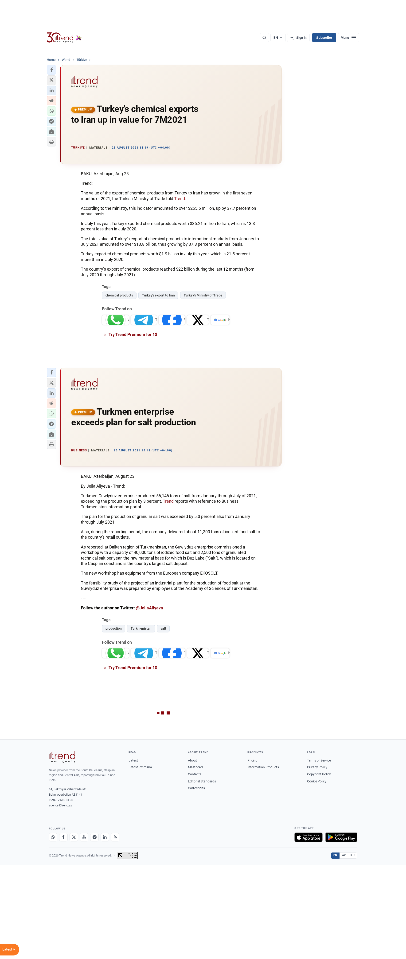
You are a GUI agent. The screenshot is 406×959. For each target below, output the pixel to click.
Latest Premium (140, 767)
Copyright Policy (319, 774)
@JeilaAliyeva (149, 607)
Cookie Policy (316, 781)
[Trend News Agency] (62, 757)
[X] (74, 837)
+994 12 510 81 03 (61, 800)
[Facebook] (63, 837)
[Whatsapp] (53, 837)
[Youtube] (84, 837)
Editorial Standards (202, 781)
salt (163, 628)
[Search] (264, 37)
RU (353, 855)
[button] (51, 69)
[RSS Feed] (115, 837)
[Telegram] (94, 837)
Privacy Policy (317, 767)
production (113, 628)
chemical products (119, 295)
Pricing (252, 760)
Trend (179, 198)
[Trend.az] (64, 37)
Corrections (196, 788)
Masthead (195, 767)
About (192, 760)
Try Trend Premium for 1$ (132, 334)
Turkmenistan (141, 628)
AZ (344, 855)
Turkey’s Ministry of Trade (203, 295)
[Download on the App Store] (308, 837)
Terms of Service (319, 760)
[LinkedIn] (105, 837)
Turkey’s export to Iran (158, 295)
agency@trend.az (60, 805)
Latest (133, 760)
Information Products (263, 767)
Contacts (194, 774)
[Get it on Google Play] (341, 837)
